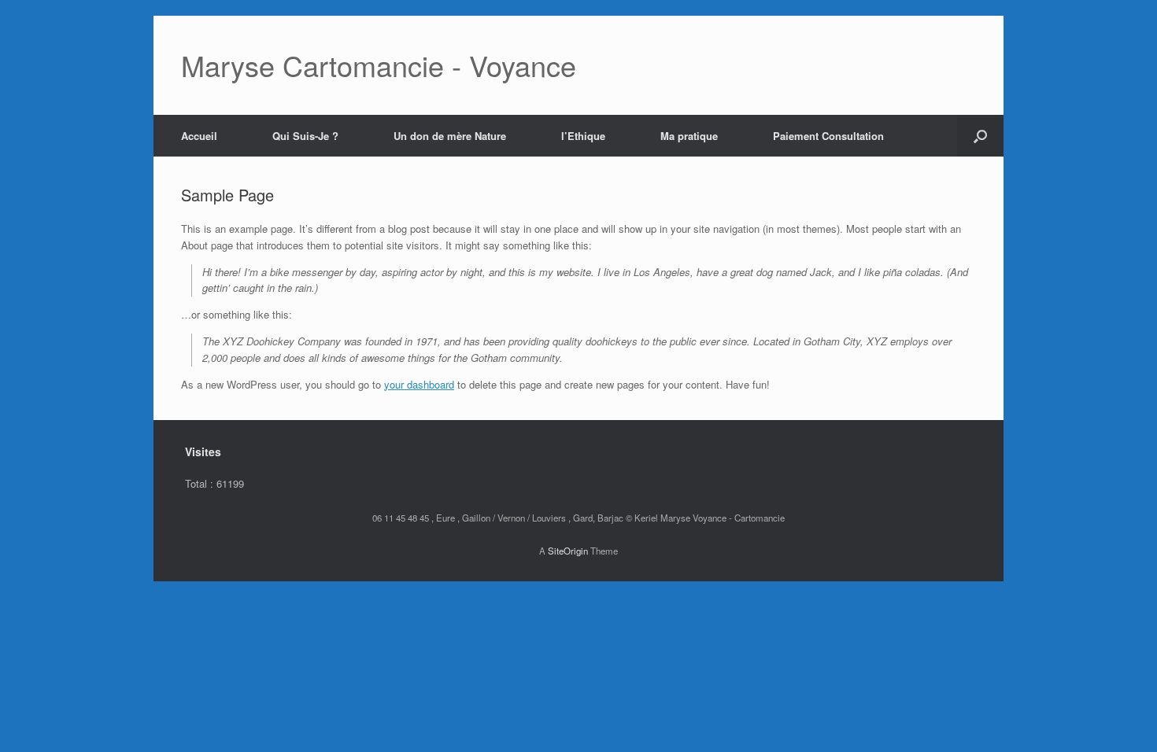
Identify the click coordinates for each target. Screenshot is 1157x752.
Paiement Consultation (828, 135)
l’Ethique (583, 135)
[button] (980, 136)
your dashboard (419, 384)
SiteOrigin (568, 550)
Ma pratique (689, 135)
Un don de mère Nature (450, 135)
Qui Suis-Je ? (305, 135)
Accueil (199, 135)
